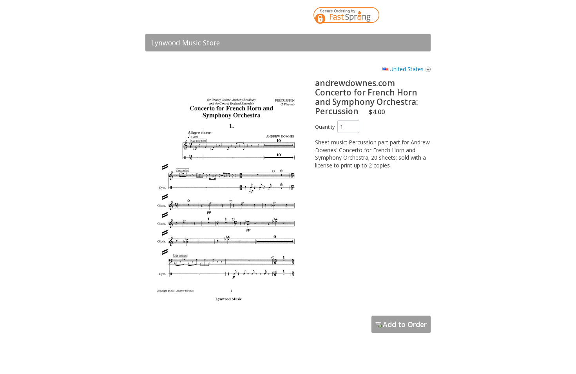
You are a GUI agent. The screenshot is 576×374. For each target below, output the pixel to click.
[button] (409, 16)
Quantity (325, 127)
